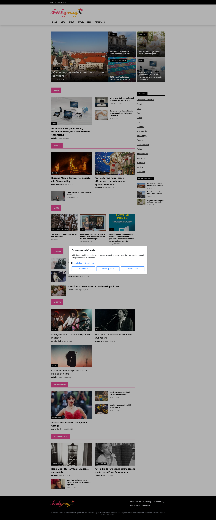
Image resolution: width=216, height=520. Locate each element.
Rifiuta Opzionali (108, 269)
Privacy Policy (89, 263)
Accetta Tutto (133, 269)
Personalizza (83, 269)
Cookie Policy (77, 263)
